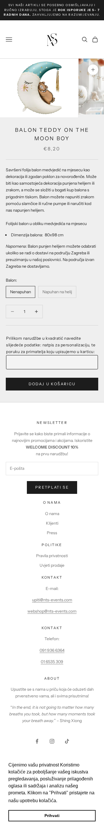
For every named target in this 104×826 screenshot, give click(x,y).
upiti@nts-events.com (52, 599)
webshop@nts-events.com (52, 611)
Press (52, 532)
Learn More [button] (71, 800)
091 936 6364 (52, 650)
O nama (52, 513)
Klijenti (52, 523)
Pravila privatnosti (52, 555)
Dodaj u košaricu (52, 383)
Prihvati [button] (52, 815)
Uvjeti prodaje (52, 565)
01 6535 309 (52, 661)
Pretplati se (52, 487)
